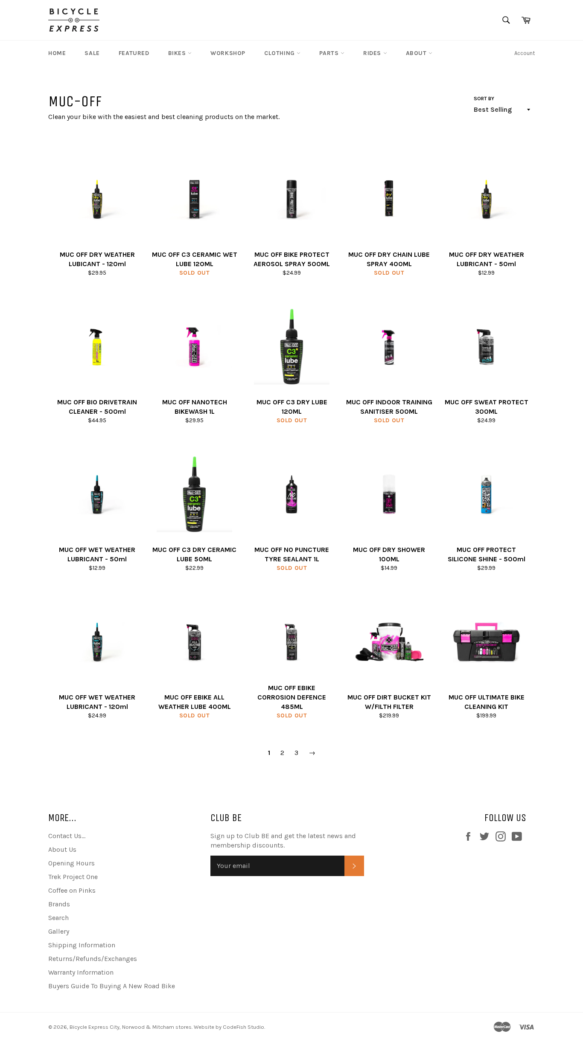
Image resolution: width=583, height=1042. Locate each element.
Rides (373, 53)
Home (57, 53)
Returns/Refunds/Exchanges (92, 959)
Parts (330, 53)
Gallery (58, 931)
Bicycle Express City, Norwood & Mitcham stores (131, 1027)
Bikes (178, 53)
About (417, 53)
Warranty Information (81, 972)
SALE (92, 53)
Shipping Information (81, 945)
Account (524, 53)
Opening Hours (71, 863)
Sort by (484, 99)
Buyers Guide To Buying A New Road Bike (111, 986)
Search (58, 918)
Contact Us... (66, 836)
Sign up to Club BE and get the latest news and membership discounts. (283, 840)
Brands (59, 904)
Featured (134, 53)
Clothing (280, 53)
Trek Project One (73, 877)
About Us (62, 849)
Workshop (227, 53)
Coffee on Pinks (72, 890)
